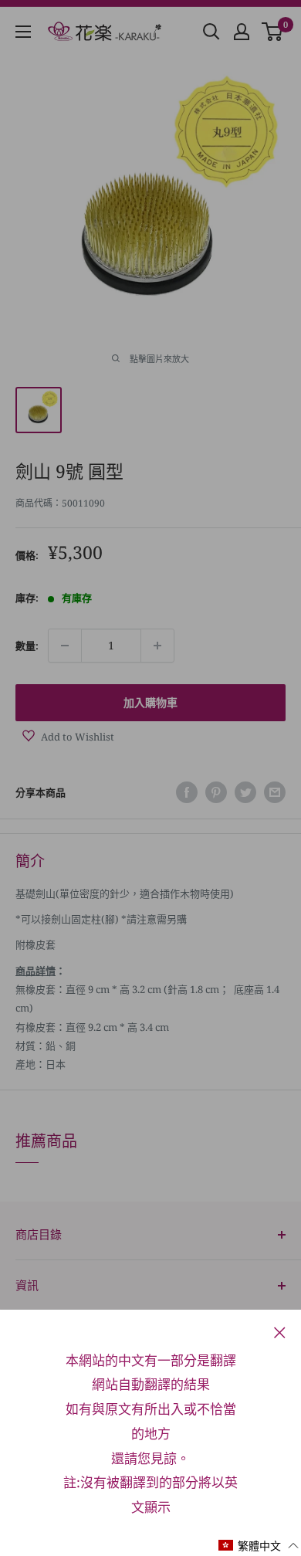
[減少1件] (65, 645)
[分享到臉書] (187, 792)
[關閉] (280, 1331)
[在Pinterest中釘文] (216, 792)
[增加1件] (157, 645)
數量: (27, 646)
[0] (272, 31)
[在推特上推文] (245, 792)
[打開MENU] (23, 31)
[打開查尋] (211, 31)
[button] (259, 1545)
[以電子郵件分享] (275, 792)
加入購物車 (150, 702)
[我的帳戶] (241, 31)
